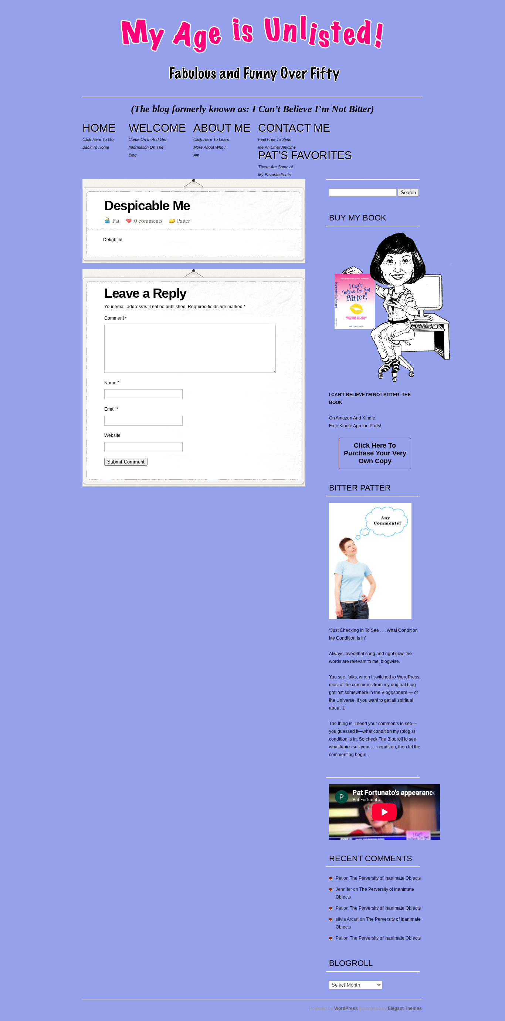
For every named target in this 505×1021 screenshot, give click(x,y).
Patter (183, 220)
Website (112, 435)
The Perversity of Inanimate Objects (385, 878)
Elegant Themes (405, 1008)
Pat (115, 220)
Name (111, 382)
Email (111, 409)
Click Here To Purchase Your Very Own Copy (375, 453)
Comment (115, 318)
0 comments (148, 220)
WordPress (346, 1008)
